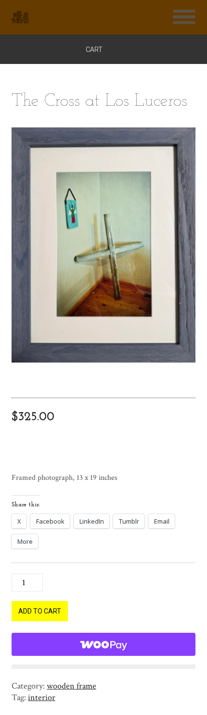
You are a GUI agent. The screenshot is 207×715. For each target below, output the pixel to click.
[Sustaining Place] (20, 17)
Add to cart (39, 611)
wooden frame (71, 685)
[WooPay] (103, 644)
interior (41, 697)
